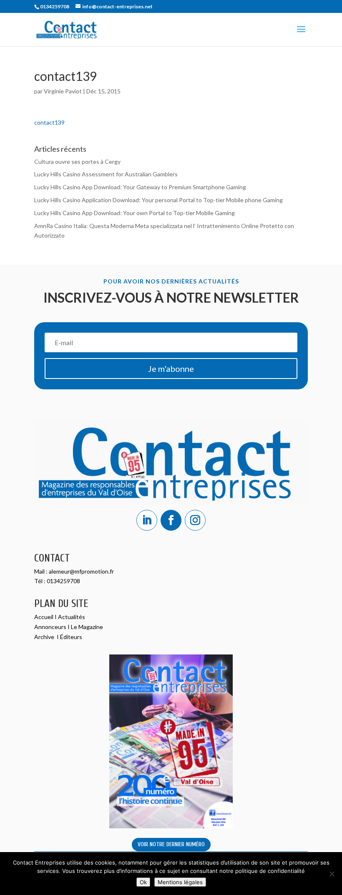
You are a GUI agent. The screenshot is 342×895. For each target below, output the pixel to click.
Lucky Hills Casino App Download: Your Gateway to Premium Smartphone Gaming (140, 187)
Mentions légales (180, 882)
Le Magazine (87, 626)
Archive (44, 636)
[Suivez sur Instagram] (195, 520)
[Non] (331, 874)
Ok (143, 882)
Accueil (44, 616)
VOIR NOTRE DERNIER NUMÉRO (171, 844)
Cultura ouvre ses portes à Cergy (77, 161)
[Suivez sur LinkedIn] (146, 520)
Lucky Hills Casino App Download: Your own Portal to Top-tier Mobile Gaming (134, 212)
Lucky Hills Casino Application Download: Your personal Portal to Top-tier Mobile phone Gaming (158, 199)
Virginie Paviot (63, 91)
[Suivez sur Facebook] (171, 520)
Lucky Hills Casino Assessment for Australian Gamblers (106, 174)
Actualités (71, 616)
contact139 (49, 122)
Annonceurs (50, 626)
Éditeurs (71, 636)
